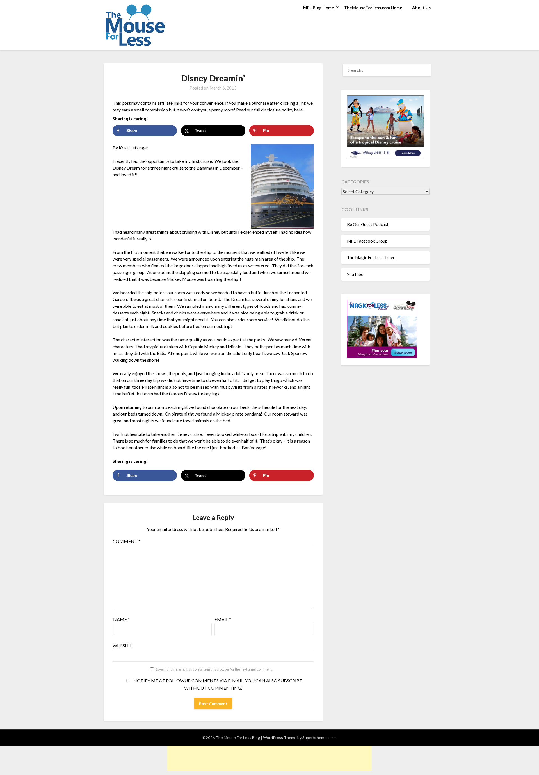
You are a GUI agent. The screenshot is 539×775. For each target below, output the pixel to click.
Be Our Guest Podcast (368, 224)
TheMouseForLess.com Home (373, 7)
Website (122, 645)
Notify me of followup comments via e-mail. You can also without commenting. (217, 684)
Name (121, 619)
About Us (421, 7)
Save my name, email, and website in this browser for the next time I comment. (214, 669)
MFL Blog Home (318, 7)
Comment (126, 541)
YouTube (355, 274)
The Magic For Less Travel (371, 257)
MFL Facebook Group (367, 240)
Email (222, 619)
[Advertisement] (269, 758)
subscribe (290, 680)
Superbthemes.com (319, 737)
